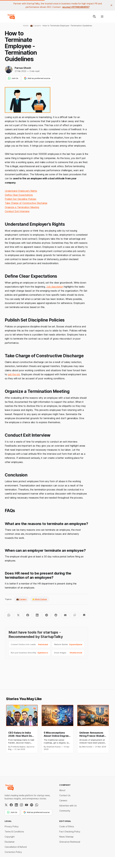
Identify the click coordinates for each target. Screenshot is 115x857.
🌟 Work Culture (39, 599)
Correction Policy (13, 852)
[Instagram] (21, 804)
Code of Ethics (66, 826)
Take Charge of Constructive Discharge (26, 203)
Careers (63, 800)
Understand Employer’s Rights (21, 190)
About (62, 790)
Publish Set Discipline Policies (20, 198)
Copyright (10, 836)
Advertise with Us (68, 805)
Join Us (15, 78)
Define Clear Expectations (19, 194)
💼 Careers (21, 599)
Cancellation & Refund (16, 847)
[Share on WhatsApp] (9, 615)
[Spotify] (31, 804)
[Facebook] (11, 804)
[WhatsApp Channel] (36, 804)
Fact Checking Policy (69, 831)
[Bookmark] (84, 615)
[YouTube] (26, 804)
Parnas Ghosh (23, 67)
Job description (54, 286)
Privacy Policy (12, 826)
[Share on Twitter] (18, 615)
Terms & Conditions (14, 831)
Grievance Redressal (69, 841)
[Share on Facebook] (28, 615)
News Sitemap (66, 836)
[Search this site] (94, 16)
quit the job (14, 374)
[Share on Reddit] (56, 615)
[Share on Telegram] (46, 615)
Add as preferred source (39, 78)
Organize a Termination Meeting (22, 207)
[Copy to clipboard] (75, 615)
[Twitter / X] (6, 804)
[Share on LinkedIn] (37, 615)
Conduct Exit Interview (17, 211)
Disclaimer (10, 841)
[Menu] (102, 16)
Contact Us (64, 795)
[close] (111, 5)
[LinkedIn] (16, 804)
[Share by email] (65, 615)
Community (64, 810)
